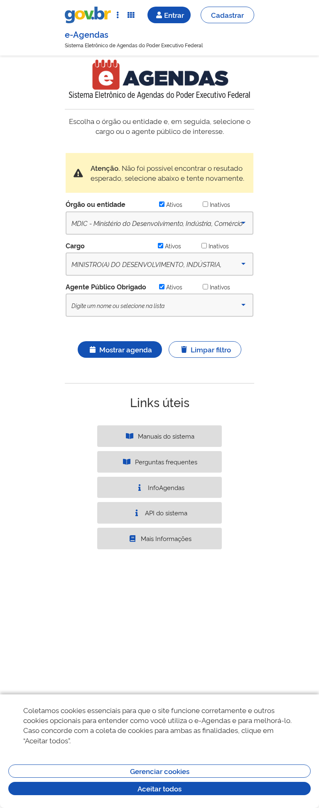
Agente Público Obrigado (106, 286)
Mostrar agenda (125, 349)
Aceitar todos (159, 788)
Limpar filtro (211, 349)
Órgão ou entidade (95, 204)
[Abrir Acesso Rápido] (117, 15)
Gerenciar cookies (159, 771)
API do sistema (165, 512)
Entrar (174, 14)
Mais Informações (165, 538)
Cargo (75, 245)
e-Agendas (86, 34)
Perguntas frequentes (165, 461)
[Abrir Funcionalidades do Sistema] (130, 15)
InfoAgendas (165, 487)
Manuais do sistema (165, 436)
